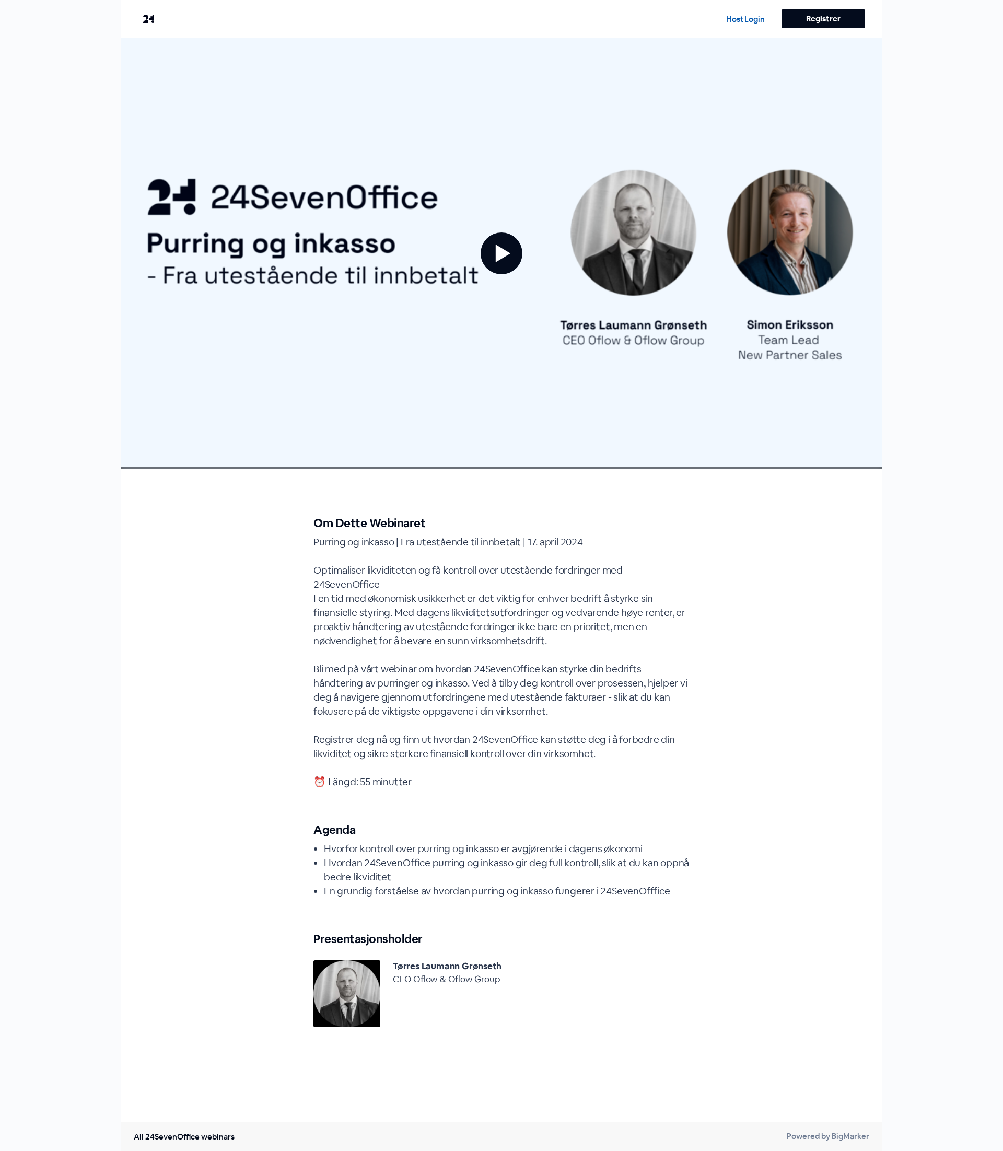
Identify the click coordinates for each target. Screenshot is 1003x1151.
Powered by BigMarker (828, 1136)
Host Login (745, 19)
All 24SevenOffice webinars (184, 1137)
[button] (501, 253)
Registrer (823, 19)
